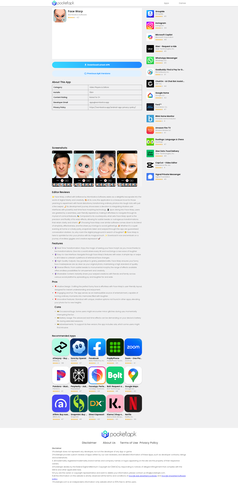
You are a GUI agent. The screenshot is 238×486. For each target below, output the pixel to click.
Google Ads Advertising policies (143, 476)
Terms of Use (129, 443)
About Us (109, 443)
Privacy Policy (149, 443)
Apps (166, 3)
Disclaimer (89, 443)
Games (182, 3)
